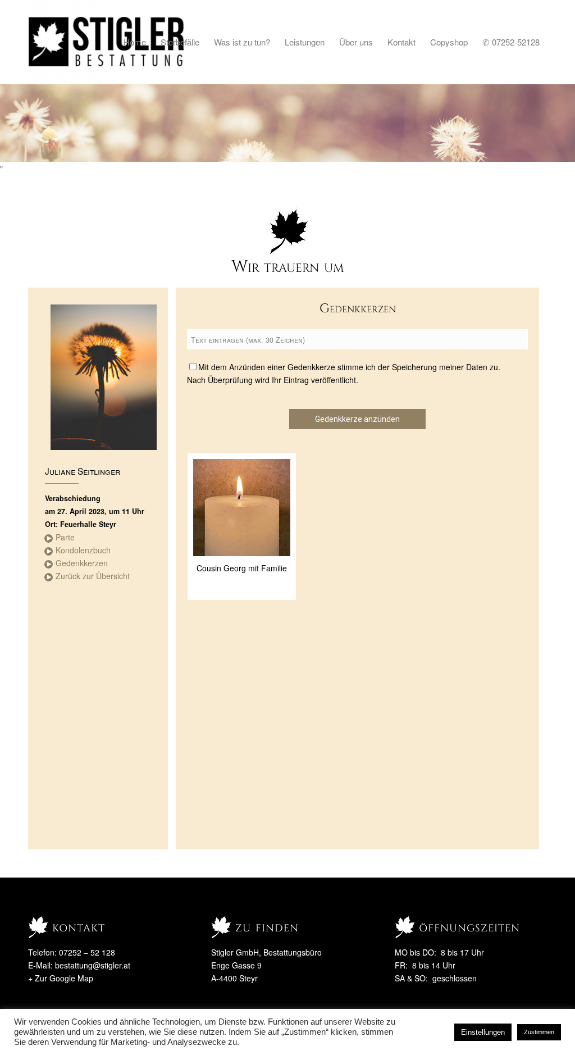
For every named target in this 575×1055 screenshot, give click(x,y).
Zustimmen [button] (539, 1032)
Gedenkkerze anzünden (357, 419)
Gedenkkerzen (82, 563)
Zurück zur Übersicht (93, 575)
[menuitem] (134, 42)
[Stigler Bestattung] (107, 42)
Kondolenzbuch (83, 550)
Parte (65, 537)
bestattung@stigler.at (92, 965)
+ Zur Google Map (60, 978)
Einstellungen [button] (483, 1032)
